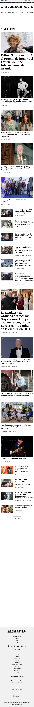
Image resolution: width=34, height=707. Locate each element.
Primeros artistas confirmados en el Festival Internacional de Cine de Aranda (23, 469)
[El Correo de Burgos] (17, 7)
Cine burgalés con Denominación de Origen (14, 201)
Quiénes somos (17, 636)
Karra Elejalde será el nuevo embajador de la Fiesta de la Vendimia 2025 (23, 236)
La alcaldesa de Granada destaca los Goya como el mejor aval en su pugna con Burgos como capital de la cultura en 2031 (15, 321)
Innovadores (17, 670)
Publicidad (17, 638)
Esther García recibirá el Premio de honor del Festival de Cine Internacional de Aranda (17, 62)
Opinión (17, 672)
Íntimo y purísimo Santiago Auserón (15, 459)
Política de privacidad (15, 702)
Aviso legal (6, 702)
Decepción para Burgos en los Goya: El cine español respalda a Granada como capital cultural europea (17, 361)
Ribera (9, 12)
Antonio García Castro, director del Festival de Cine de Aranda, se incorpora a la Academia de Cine (16, 101)
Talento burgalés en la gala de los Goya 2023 (23, 506)
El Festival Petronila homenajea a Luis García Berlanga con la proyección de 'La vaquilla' (16, 168)
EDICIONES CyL (28, 0)
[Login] (32, 6)
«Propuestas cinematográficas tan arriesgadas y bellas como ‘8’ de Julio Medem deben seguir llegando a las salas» (24, 277)
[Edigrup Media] (17, 696)
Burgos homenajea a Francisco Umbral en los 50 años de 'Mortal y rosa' (24, 223)
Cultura (17, 660)
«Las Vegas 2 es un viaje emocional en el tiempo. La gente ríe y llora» (24, 211)
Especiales (17, 662)
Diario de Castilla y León (17, 680)
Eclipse (9, 2)
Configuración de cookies (17, 704)
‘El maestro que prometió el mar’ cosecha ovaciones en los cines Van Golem (23, 482)
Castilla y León (17, 658)
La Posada (17, 666)
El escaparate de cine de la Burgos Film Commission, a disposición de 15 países (24, 495)
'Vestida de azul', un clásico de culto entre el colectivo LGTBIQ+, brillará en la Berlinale (16, 427)
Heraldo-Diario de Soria (17, 685)
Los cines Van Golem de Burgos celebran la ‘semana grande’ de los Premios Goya (17, 394)
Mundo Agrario (17, 668)
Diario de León (17, 678)
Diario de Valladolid (17, 683)
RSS (17, 642)
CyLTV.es (17, 687)
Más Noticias (17, 518)
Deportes (17, 656)
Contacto (17, 640)
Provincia (17, 654)
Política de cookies (25, 702)
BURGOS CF (15, 12)
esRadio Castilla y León (17, 689)
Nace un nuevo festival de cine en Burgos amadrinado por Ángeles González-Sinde (24, 262)
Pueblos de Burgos (22, 2)
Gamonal (14, 2)
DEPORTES (22, 12)
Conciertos (30, 2)
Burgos (3, 12)
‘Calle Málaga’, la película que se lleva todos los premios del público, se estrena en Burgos (16, 134)
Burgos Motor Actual (17, 664)
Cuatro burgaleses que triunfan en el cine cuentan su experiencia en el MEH (24, 249)
